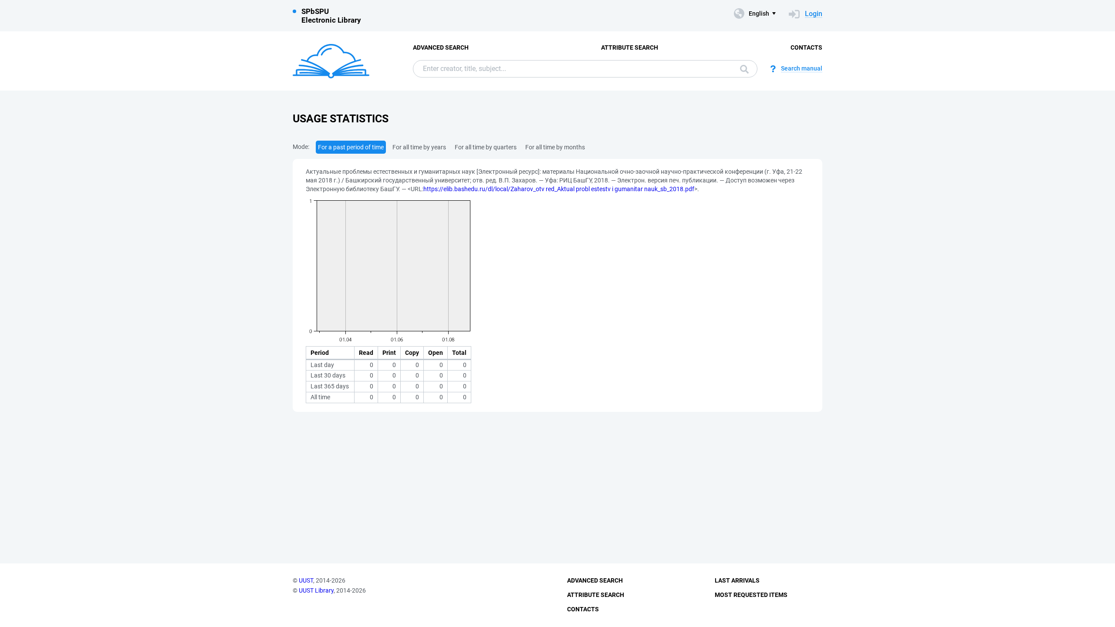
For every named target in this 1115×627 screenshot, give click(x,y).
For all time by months (555, 147)
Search (742, 69)
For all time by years (419, 147)
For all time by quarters (486, 147)
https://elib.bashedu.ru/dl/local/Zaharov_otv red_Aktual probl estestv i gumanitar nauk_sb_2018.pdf (558, 188)
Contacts (806, 47)
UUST (306, 580)
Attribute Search (629, 47)
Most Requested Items (751, 594)
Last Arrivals (737, 580)
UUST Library (316, 590)
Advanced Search (441, 47)
